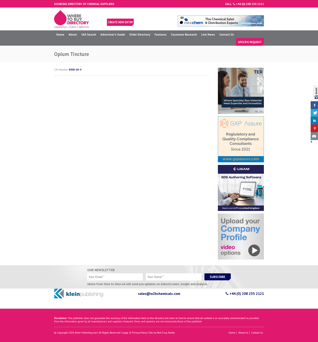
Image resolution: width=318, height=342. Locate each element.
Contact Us (226, 34)
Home (60, 34)
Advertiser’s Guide (112, 34)
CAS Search (88, 34)
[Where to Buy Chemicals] (71, 27)
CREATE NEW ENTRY (120, 22)
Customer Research (184, 34)
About (73, 34)
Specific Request (250, 42)
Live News (208, 34)
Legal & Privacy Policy (134, 332)
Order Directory (139, 34)
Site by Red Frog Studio (162, 332)
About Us (243, 332)
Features (161, 34)
